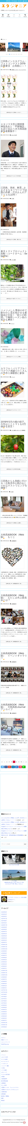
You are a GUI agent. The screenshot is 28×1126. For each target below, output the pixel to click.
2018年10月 (4, 975)
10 (21, 761)
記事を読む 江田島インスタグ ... (14, 112)
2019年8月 (4, 953)
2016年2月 (4, 1018)
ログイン (3, 1037)
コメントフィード (5, 1042)
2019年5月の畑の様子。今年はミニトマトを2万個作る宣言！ (13, 424)
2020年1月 (4, 942)
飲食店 (3, 1100)
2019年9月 (4, 951)
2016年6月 (4, 1011)
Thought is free (22, 1122)
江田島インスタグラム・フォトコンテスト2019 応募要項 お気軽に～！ (14, 63)
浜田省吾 (3, 1094)
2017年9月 (4, 994)
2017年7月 (4, 998)
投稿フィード (4, 1039)
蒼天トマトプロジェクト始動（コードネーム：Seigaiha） (14, 253)
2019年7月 (4, 955)
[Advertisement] (14, 27)
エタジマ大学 (14, 135)
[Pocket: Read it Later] (20, 767)
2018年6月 (4, 981)
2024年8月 (4, 912)
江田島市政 (4, 1091)
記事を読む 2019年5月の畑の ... (14, 469)
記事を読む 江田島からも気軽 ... (14, 522)
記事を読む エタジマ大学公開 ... (14, 175)
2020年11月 (4, 925)
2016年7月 (4, 1009)
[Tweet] (2, 767)
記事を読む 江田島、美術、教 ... (14, 239)
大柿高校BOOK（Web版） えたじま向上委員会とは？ (14, 597)
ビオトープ (18, 430)
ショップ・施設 (5, 1065)
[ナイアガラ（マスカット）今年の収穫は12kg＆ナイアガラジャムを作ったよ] (4, 899)
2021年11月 (4, 918)
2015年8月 (4, 1027)
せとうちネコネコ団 (14, 864)
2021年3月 (4, 922)
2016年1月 (4, 1020)
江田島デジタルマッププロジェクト (10, 1089)
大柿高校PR (13, 540)
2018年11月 (4, 972)
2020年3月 (4, 938)
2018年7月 (4, 979)
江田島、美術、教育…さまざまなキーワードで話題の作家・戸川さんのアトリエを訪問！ (14, 191)
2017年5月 (4, 1003)
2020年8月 (4, 929)
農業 (2, 1098)
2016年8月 (4, 1007)
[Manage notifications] (24, 1122)
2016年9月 (4, 1005)
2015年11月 (4, 1024)
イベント (12, 323)
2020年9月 (4, 927)
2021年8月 (4, 920)
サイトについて (5, 1061)
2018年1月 (4, 988)
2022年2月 (4, 916)
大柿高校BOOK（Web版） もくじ (12, 535)
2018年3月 (4, 985)
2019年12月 (4, 944)
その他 (12, 198)
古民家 (3, 1076)
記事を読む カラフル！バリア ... (14, 410)
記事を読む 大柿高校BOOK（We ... (14, 583)
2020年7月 (4, 931)
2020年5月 (4, 933)
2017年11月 (4, 990)
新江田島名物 (4, 1081)
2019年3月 (4, 964)
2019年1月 (4, 968)
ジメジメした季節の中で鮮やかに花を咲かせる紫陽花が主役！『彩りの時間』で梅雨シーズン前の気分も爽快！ (14, 315)
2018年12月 (4, 970)
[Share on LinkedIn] (13, 767)
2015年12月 (4, 1022)
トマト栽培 (13, 259)
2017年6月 (4, 1001)
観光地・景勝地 (5, 1096)
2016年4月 (4, 1016)
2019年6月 (4, 957)
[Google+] (9, 767)
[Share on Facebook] (6, 767)
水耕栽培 (23, 430)
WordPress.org (5, 1044)
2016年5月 (4, 1014)
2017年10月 (4, 992)
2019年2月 (4, 966)
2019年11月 (4, 946)
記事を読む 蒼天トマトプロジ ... (14, 298)
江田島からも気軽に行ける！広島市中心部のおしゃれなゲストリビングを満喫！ (14, 484)
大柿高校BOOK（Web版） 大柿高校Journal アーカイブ (13, 707)
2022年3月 (4, 914)
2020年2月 (4, 940)
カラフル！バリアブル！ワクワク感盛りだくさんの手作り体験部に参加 (14, 370)
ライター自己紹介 (5, 1074)
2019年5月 (4, 959)
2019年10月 (4, 949)
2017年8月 (4, 996)
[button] (2, 47)
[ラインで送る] (24, 767)
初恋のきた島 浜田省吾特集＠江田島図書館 (12, 835)
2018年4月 (4, 983)
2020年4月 (4, 936)
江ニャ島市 (4, 1085)
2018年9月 (4, 977)
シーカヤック (4, 1063)
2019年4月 (4, 962)
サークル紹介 (4, 1059)
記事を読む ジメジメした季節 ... (14, 356)
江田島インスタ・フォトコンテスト (18, 69)
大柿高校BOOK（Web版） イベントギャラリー (14, 655)
